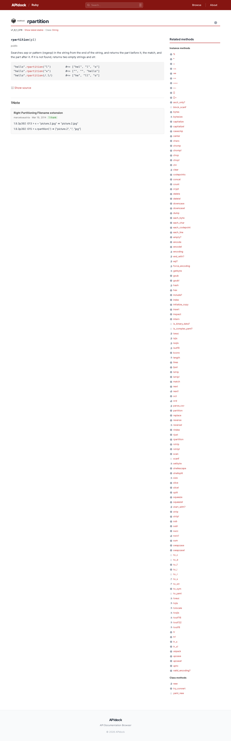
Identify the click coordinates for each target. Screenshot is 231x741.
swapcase (178, 545)
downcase (178, 203)
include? (177, 295)
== (174, 78)
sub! (175, 526)
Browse (196, 4)
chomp (177, 145)
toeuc (176, 598)
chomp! (177, 150)
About (213, 4)
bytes (176, 112)
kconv (176, 352)
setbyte (177, 463)
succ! (176, 535)
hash (176, 285)
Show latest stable (34, 30)
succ (175, 531)
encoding (178, 251)
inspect (177, 314)
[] (174, 92)
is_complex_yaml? (182, 328)
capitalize (178, 121)
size (175, 478)
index (176, 299)
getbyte (177, 271)
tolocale (177, 608)
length (176, 357)
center (176, 136)
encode (177, 242)
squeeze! (178, 502)
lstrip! (176, 377)
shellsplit (178, 473)
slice (175, 482)
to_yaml (177, 593)
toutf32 (177, 622)
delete (176, 193)
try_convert (179, 688)
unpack (177, 651)
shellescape (179, 468)
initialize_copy (180, 304)
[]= (174, 97)
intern (176, 319)
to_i (175, 569)
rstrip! (176, 449)
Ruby (35, 5)
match (176, 381)
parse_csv (178, 405)
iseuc (176, 333)
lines (175, 362)
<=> (174, 73)
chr (175, 165)
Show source (22, 87)
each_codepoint (182, 227)
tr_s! (175, 646)
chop (176, 155)
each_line (178, 232)
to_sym (177, 588)
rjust (175, 434)
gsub (176, 275)
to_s (175, 579)
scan (175, 454)
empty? (177, 237)
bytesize (177, 116)
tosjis (176, 612)
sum (175, 540)
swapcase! (179, 550)
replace (177, 415)
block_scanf (179, 107)
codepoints (179, 174)
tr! (174, 637)
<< (174, 68)
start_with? (179, 507)
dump (176, 213)
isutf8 (176, 348)
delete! (177, 198)
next (175, 386)
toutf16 (177, 617)
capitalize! (178, 126)
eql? (175, 261)
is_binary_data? (181, 323)
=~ (174, 88)
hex (175, 290)
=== (175, 83)
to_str (176, 584)
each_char (178, 222)
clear (175, 169)
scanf (176, 458)
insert (176, 309)
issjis (176, 343)
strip (175, 511)
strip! (176, 516)
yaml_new (178, 693)
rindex (176, 429)
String (55, 30)
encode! (177, 246)
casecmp (178, 131)
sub (175, 521)
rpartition (35, 66)
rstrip (176, 444)
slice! (176, 487)
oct (175, 396)
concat (177, 179)
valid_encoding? (181, 670)
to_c (175, 555)
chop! (176, 160)
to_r (175, 574)
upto (175, 665)
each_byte (178, 218)
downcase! (179, 208)
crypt (176, 189)
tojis (175, 603)
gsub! (176, 280)
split (175, 492)
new (175, 683)
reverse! (177, 425)
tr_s (175, 641)
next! (176, 391)
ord (175, 400)
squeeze (177, 497)
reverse (177, 420)
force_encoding (181, 266)
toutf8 (176, 627)
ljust (175, 367)
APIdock (19, 5)
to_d (175, 559)
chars (176, 141)
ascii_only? (179, 102)
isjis (175, 338)
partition (177, 410)
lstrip (176, 372)
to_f (175, 564)
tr (174, 632)
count (176, 184)
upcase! (177, 661)
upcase (177, 656)
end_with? (178, 256)
